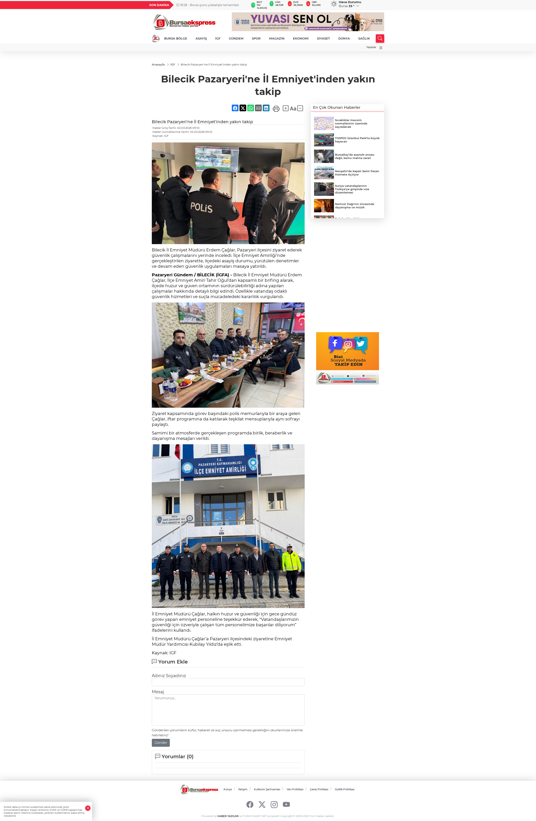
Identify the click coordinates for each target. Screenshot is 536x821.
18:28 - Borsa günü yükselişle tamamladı (209, 5)
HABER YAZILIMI (228, 816)
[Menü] (381, 47)
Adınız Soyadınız (169, 675)
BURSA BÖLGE (175, 38)
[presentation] (244, 5)
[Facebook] (250, 804)
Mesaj (158, 691)
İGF (217, 38)
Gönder (161, 743)
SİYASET (323, 38)
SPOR (256, 38)
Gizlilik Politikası (344, 789)
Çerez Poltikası (319, 789)
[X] (262, 804)
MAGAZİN (277, 38)
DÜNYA (344, 38)
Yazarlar (371, 47)
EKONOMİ (301, 38)
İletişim (242, 789)
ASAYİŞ (201, 38)
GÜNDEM (236, 38)
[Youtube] (286, 804)
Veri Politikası (295, 789)
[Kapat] (87, 808)
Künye (228, 789)
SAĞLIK (364, 38)
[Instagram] (274, 804)
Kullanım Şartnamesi (267, 789)
